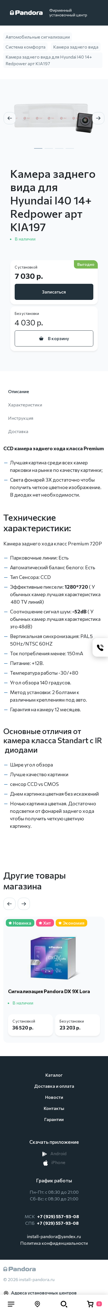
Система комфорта (25, 46)
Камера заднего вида (75, 46)
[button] (11, 1304)
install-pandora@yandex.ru (54, 1236)
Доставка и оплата (54, 1086)
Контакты (54, 1108)
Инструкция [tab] (20, 418)
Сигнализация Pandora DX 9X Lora (49, 991)
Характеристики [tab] (25, 404)
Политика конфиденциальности (54, 1243)
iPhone (58, 1162)
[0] (90, 1304)
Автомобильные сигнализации (38, 36)
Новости (54, 1097)
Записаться (54, 291)
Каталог (54, 1074)
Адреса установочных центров (44, 1292)
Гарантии (54, 1119)
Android (58, 1153)
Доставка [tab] (18, 431)
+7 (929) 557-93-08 (58, 1216)
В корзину (58, 338)
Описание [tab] (18, 391)
